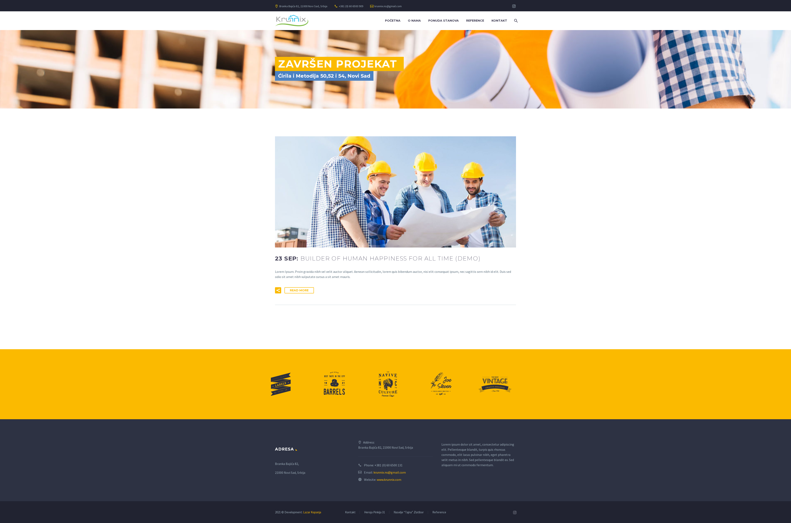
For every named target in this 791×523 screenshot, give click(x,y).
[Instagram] (514, 6)
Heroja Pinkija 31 (374, 512)
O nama (414, 20)
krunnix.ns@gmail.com (388, 6)
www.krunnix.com (389, 479)
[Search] (515, 20)
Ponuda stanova (443, 20)
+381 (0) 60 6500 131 (388, 465)
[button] (278, 290)
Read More (299, 290)
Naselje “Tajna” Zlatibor (409, 512)
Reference (475, 20)
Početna (392, 20)
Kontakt (499, 20)
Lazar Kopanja (312, 512)
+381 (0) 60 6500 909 (351, 6)
